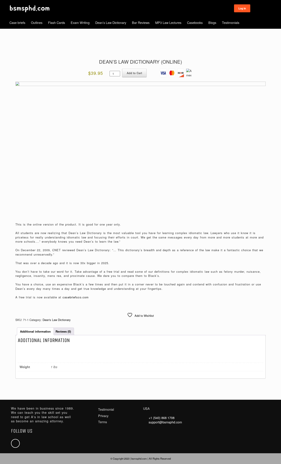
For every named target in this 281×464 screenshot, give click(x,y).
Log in (242, 8)
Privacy (103, 416)
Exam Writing (80, 22)
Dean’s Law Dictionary (110, 22)
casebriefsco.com (76, 297)
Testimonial (106, 409)
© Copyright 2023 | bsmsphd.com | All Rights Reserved (140, 458)
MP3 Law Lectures (168, 22)
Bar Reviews (141, 22)
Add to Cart (134, 73)
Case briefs (17, 22)
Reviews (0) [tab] (63, 331)
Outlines (36, 22)
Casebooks (195, 22)
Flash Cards (56, 22)
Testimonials (230, 22)
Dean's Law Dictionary (57, 320)
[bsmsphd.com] (29, 8)
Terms (102, 422)
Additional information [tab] (35, 331)
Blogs (212, 22)
